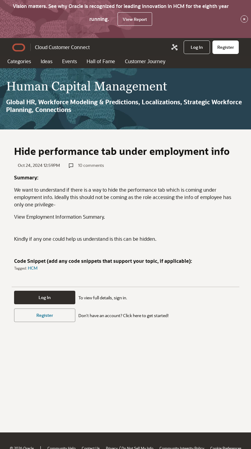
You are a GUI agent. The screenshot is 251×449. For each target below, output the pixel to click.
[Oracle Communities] (174, 47)
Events (69, 61)
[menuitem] (197, 47)
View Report (135, 19)
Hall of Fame (101, 61)
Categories (19, 61)
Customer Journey (145, 61)
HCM (33, 268)
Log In (45, 297)
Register (44, 315)
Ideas (46, 61)
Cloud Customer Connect (62, 47)
